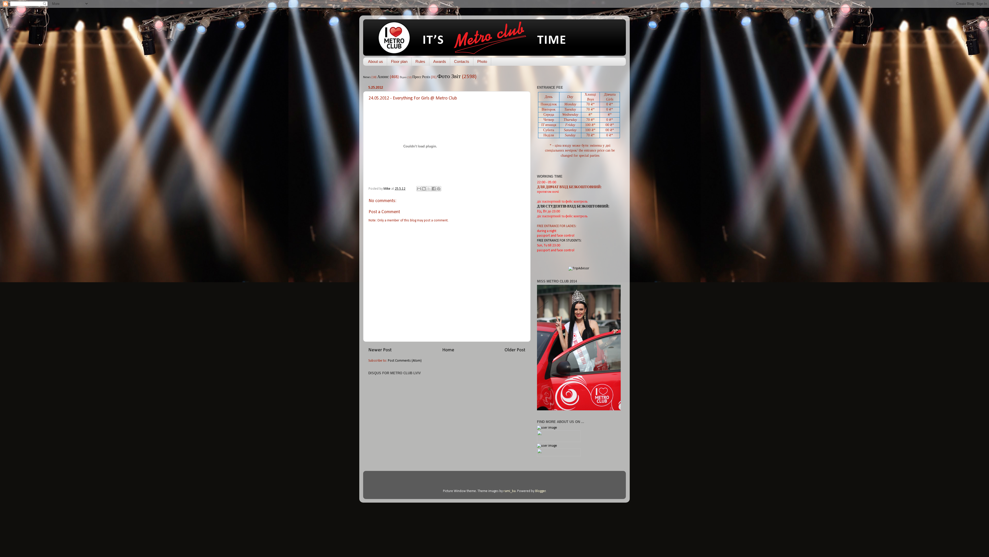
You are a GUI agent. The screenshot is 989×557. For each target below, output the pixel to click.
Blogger (540, 491)
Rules (420, 61)
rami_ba (510, 491)
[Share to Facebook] (433, 188)
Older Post (515, 350)
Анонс (383, 77)
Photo (482, 61)
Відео (403, 77)
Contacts (461, 61)
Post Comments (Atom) (405, 360)
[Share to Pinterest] (438, 188)
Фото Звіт (449, 76)
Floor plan (399, 61)
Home (448, 350)
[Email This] (419, 188)
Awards (439, 61)
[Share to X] (428, 188)
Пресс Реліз (421, 77)
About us (375, 61)
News (367, 77)
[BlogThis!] (424, 188)
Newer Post (380, 350)
